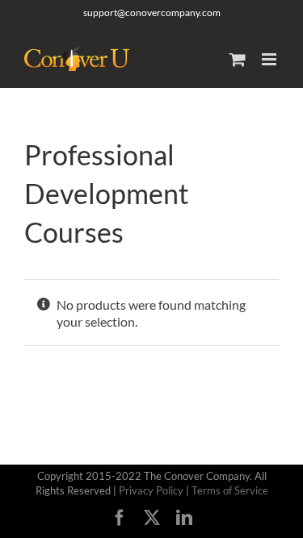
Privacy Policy (151, 490)
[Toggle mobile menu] (270, 59)
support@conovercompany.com (152, 12)
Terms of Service (229, 490)
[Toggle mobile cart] (237, 59)
